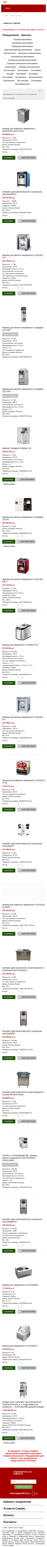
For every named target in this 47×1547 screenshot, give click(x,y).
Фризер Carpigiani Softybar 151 (16, 448)
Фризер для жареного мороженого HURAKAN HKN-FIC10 (18, 129)
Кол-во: (5, 152)
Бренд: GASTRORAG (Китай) (13, 1183)
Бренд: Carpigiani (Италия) (12, 352)
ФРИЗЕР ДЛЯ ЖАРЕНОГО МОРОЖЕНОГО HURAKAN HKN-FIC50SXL (23, 969)
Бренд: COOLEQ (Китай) (11, 280)
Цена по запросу (10, 334)
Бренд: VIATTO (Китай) (11, 1298)
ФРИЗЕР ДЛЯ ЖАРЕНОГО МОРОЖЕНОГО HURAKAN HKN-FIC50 (23, 1093)
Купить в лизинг (9, 484)
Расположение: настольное (12, 271)
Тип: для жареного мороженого (14, 142)
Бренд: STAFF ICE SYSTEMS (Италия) (16, 1425)
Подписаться (23, 1487)
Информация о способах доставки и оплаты (23, 29)
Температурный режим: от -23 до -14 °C (17, 665)
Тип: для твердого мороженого (13, 661)
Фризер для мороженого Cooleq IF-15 (20, 645)
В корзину (8, 158)
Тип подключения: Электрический (15, 276)
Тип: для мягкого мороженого (13, 273)
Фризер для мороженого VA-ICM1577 (20, 1346)
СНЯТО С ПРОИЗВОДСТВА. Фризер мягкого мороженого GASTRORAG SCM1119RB (19, 1157)
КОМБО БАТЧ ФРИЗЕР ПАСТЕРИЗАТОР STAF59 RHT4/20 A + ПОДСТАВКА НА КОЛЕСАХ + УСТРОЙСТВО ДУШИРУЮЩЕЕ (23, 1404)
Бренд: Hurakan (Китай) (11, 145)
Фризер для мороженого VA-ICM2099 (20, 1285)
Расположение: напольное (12, 1420)
